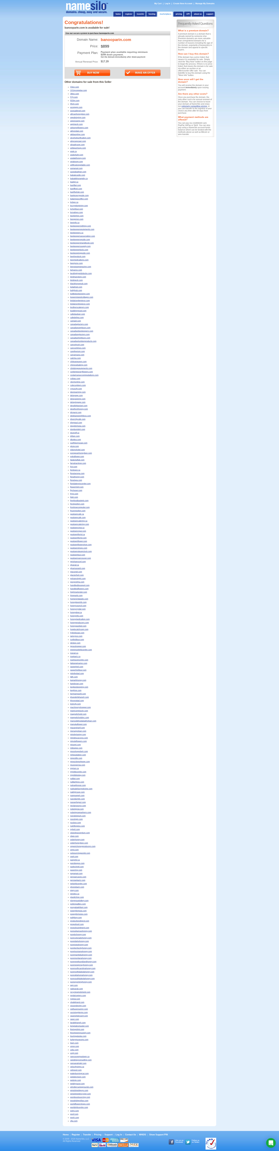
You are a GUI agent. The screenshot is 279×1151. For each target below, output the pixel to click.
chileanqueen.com (78, 361)
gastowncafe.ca (77, 514)
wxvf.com (74, 1114)
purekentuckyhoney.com (81, 948)
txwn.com (74, 1043)
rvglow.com (75, 999)
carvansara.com (77, 355)
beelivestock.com (77, 256)
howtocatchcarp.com (79, 629)
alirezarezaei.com (78, 141)
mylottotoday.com (77, 775)
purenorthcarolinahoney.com (82, 968)
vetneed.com (76, 1070)
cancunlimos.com (78, 348)
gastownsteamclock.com (81, 551)
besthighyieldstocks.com (81, 273)
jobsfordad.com (77, 673)
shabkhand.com (77, 1002)
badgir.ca (74, 182)
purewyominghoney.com (81, 982)
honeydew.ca (76, 612)
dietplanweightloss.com (80, 416)
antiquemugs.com (78, 148)
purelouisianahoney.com (81, 951)
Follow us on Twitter (195, 1141)
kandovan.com (76, 684)
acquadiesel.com (77, 111)
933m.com (74, 100)
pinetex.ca (74, 894)
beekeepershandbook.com (82, 243)
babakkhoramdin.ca (79, 178)
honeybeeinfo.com (78, 602)
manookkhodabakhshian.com (83, 721)
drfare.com (75, 436)
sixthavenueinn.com (79, 1009)
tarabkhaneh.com (78, 1023)
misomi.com (75, 745)
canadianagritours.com (80, 328)
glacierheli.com (77, 575)
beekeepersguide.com (80, 239)
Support (108, 1134)
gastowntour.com (77, 555)
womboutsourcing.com (80, 1097)
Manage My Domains (205, 3)
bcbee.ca (74, 202)
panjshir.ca (75, 860)
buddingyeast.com (78, 311)
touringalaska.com (78, 1036)
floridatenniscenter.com (80, 484)
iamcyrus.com (76, 636)
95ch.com (74, 104)
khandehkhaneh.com (79, 697)
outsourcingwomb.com (80, 853)
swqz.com (74, 1019)
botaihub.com (76, 287)
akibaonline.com (77, 134)
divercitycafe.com (77, 419)
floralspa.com (76, 480)
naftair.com (75, 778)
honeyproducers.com (79, 623)
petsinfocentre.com (78, 884)
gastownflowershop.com (81, 545)
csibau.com (75, 378)
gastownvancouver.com (80, 558)
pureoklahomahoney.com (81, 975)
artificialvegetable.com (80, 165)
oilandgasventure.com (80, 833)
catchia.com (75, 358)
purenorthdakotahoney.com (82, 972)
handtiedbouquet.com (79, 585)
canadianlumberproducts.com (83, 341)
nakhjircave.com (77, 792)
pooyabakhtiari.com (79, 907)
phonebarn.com (77, 887)
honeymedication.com (80, 619)
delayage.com (76, 395)
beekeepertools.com (79, 250)
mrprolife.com (76, 758)
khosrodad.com (77, 700)
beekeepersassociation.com (82, 236)
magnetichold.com (78, 714)
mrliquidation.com (78, 755)
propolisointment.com (79, 928)
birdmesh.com (76, 280)
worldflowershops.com (80, 1104)
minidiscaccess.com (79, 738)
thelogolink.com (77, 1029)
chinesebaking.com (78, 365)
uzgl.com (74, 1053)
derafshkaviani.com (78, 406)
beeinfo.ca (74, 222)
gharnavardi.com (77, 568)
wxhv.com (74, 1111)
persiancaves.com (78, 877)
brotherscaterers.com (79, 307)
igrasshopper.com (78, 646)
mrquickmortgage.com (80, 761)
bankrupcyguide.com (79, 195)
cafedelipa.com (77, 317)
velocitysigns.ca (77, 1067)
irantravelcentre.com (79, 660)
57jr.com (74, 97)
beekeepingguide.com (80, 253)
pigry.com (74, 890)
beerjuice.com (76, 263)
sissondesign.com (78, 1006)
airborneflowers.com (79, 128)
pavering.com (76, 870)
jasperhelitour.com (78, 670)
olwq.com (74, 836)
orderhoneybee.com (79, 843)
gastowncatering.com (79, 524)
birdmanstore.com (78, 277)
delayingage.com (77, 402)
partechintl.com (77, 867)
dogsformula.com (77, 426)
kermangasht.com (78, 694)
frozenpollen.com (77, 511)
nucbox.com (75, 823)
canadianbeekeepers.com (81, 331)
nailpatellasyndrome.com (81, 789)
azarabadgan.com (78, 172)
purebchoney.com (78, 934)
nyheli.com (75, 829)
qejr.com (74, 985)
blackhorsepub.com (79, 284)
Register (76, 1134)
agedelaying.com (77, 117)
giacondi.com (76, 572)
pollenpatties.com (78, 904)
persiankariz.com (77, 880)
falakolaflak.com (77, 460)
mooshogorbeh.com (79, 751)
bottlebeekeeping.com (80, 294)
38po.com (74, 94)
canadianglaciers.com (80, 334)
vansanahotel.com (78, 1063)
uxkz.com (74, 1050)
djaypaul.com (76, 422)
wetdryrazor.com (77, 1084)
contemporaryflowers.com (81, 372)
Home (66, 1134)
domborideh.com (77, 429)
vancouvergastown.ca (79, 1056)
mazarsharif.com (77, 728)
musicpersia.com (77, 765)
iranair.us (74, 653)
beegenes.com (76, 219)
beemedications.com (79, 260)
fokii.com (74, 497)
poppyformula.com (78, 911)
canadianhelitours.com (80, 338)
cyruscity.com (76, 389)
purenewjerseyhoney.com (81, 965)
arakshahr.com (76, 155)
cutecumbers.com (78, 385)
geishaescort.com (78, 561)
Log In (167, 3)
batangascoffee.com (79, 199)
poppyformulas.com (79, 914)
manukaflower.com (78, 724)
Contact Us (130, 1134)
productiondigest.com (79, 921)
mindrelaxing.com (78, 734)
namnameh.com (77, 795)
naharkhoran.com (78, 785)
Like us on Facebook (179, 1141)
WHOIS (142, 1134)
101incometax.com (78, 90)
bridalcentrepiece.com (80, 304)
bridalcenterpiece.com (80, 300)
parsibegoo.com (77, 863)
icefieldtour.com (77, 639)
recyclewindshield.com (80, 992)
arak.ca (73, 151)
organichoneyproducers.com (82, 846)
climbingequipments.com (81, 368)
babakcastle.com (77, 175)
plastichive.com (77, 897)
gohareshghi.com (78, 578)
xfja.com (74, 1121)
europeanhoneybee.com (81, 453)
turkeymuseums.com (79, 1039)
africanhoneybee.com (79, 114)
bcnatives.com (76, 212)
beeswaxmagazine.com (80, 267)
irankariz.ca (75, 656)
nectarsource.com (78, 806)
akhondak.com (76, 131)
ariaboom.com (76, 161)
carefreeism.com (77, 351)
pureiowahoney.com (79, 945)
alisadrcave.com (77, 145)
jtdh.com (74, 677)
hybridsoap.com (77, 633)
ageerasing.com (77, 121)
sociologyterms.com (79, 1012)
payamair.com (76, 873)
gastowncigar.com (78, 531)
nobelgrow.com (77, 809)
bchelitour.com (76, 209)
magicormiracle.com (79, 711)
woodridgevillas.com (79, 1101)
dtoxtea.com (75, 439)
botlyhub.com (76, 290)
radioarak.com (76, 989)
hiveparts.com (76, 595)
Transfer (87, 1134)
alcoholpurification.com (80, 138)
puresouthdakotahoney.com (82, 978)
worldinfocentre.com (79, 1107)
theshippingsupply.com (80, 1033)
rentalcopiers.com (78, 995)
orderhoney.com (77, 839)
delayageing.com (77, 399)
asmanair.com (76, 168)
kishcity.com (75, 704)
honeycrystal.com (78, 609)
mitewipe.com (76, 748)
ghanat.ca (74, 565)
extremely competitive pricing (194, 106)
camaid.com (75, 321)
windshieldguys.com (79, 1090)
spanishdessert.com (79, 1016)
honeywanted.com (78, 626)
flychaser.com (76, 490)
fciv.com (73, 467)
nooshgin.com (76, 819)
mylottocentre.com (78, 772)
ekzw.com (74, 446)
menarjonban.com (78, 731)
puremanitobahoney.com (81, 955)
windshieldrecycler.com (80, 1094)
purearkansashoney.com (81, 931)
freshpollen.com (77, 504)
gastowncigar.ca (77, 528)
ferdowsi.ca (75, 470)
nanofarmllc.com (77, 799)
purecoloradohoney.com (81, 938)
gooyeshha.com (77, 582)
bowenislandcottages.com (81, 297)
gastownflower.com (78, 541)
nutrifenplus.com (77, 826)
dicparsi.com (75, 412)
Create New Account (182, 3)
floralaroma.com (77, 473)
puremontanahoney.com (81, 958)
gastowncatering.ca (78, 521)
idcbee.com (75, 643)
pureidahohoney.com (79, 941)
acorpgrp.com (76, 107)
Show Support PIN (158, 1134)
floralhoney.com (77, 477)
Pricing (97, 1134)
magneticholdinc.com (79, 717)
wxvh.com (74, 1117)
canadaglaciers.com (79, 324)
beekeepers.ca (76, 233)
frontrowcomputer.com (80, 507)
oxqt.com (74, 856)
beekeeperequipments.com (82, 229)
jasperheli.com (76, 667)
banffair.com (75, 185)
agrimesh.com (76, 124)
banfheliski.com (77, 192)
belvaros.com (76, 270)
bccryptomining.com (79, 206)
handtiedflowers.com (79, 589)
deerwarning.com (78, 392)
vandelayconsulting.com (81, 1060)
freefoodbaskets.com (79, 500)
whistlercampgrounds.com (81, 1087)
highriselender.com (78, 592)
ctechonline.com (77, 382)
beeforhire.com (76, 216)
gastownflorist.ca (77, 534)
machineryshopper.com (80, 707)
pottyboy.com (76, 917)
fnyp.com (74, 494)
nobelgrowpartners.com (80, 812)
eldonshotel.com (77, 450)
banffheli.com (76, 189)
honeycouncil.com (78, 606)
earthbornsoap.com (78, 443)
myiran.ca (74, 768)
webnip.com (75, 1080)
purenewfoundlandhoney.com (83, 962)
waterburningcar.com (79, 1073)
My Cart (158, 3)
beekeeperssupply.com (80, 246)
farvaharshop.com (78, 463)
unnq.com (74, 1046)
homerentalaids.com (79, 599)
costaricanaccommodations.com (84, 375)
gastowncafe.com (78, 517)
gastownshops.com (78, 548)
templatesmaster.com (79, 1026)
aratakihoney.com (78, 158)
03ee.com (74, 87)
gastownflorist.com (78, 538)
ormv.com (74, 850)
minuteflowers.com (78, 741)
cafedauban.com (77, 314)
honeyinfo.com (76, 616)
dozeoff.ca (74, 433)
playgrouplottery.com (79, 900)
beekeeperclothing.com (80, 226)
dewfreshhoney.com (79, 409)
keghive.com (75, 690)
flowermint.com (76, 487)
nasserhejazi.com (78, 802)
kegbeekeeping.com (79, 687)
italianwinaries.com (78, 663)
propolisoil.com (77, 924)
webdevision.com (78, 1077)
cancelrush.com (77, 345)
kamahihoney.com (78, 680)
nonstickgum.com (78, 816)
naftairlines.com (77, 782)
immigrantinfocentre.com (81, 650)
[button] (271, 1143)
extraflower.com (77, 456)
